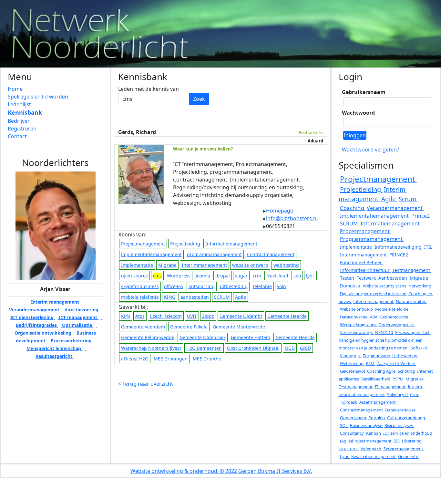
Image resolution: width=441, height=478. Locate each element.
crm (257, 276)
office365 (173, 286)
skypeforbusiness (140, 286)
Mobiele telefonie (392, 309)
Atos (140, 316)
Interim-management (364, 255)
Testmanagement (411, 270)
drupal (222, 276)
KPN (125, 316)
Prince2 (421, 215)
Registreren (22, 128)
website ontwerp (250, 265)
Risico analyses (399, 425)
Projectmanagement (143, 244)
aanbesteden (194, 297)
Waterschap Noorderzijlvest (151, 348)
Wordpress (178, 276)
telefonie (262, 286)
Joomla (203, 276)
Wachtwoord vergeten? (370, 149)
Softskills (419, 348)
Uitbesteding (405, 355)
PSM (370, 363)
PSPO (398, 379)
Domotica (351, 286)
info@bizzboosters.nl (292, 218)
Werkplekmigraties (358, 324)
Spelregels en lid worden (38, 96)
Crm (414, 394)
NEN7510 (384, 332)
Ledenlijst (19, 104)
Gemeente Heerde (287, 316)
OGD (290, 348)
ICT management (77, 317)
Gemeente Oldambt (241, 316)
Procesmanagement (365, 231)
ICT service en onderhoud (408, 433)
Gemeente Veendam (143, 327)
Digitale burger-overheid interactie (373, 293)
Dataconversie (354, 317)
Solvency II (398, 394)
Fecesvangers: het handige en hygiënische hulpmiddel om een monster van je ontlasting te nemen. (385, 340)
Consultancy (352, 433)
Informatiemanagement (231, 244)
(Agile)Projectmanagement (366, 441)
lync (310, 276)
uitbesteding (234, 286)
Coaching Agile (381, 371)
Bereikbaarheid (376, 379)
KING (169, 297)
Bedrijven (19, 120)
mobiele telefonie (140, 297)
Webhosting (352, 363)
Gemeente (408, 456)
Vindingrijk (351, 355)
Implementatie (137, 265)
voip (281, 286)
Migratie (167, 265)
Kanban (374, 433)
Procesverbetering (71, 341)
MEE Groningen (171, 359)
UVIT (192, 316)
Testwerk (367, 278)
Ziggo (208, 316)
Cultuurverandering (406, 418)
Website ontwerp (357, 309)
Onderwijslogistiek (396, 324)
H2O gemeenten (204, 348)
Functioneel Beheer (361, 262)
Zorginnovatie (377, 355)
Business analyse (366, 425)
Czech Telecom (166, 316)
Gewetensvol (353, 371)
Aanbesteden (393, 278)
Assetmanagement (378, 402)
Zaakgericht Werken (396, 363)
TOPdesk (349, 402)
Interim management (55, 302)
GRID (305, 348)
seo (297, 276)
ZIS (397, 441)
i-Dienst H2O (135, 359)
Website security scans (385, 286)
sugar (241, 276)
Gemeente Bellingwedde (147, 337)
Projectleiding (185, 244)
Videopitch (371, 449)
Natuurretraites (411, 301)
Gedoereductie (394, 317)
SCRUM (222, 297)
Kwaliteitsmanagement (374, 456)
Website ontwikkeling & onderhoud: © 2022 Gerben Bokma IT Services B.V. (221, 470)
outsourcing (202, 286)
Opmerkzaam (353, 418)
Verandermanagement (395, 208)
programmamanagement (214, 254)
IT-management (390, 387)
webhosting (286, 265)
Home (15, 88)
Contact (17, 136)
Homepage (279, 210)
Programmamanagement (372, 239)
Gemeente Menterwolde (239, 327)
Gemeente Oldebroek (202, 337)
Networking (420, 286)
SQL (344, 425)
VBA (374, 317)
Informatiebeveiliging (398, 247)
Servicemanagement (404, 449)
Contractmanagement (270, 254)
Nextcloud (277, 276)
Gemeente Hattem (250, 337)
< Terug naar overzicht (145, 383)
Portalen (377, 418)
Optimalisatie (77, 325)
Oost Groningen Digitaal (253, 348)
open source (134, 276)
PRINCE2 (399, 255)
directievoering (81, 310)
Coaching (352, 208)
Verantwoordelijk (357, 332)
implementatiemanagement (151, 254)
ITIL (429, 247)
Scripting (407, 371)
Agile (240, 297)
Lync (345, 456)
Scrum (408, 199)
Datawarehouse (400, 410)
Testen (347, 278)
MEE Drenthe (207, 359)
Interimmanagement (204, 265)
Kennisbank (25, 112)
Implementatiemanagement (375, 215)
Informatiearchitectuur (365, 270)
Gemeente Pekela (189, 327)
